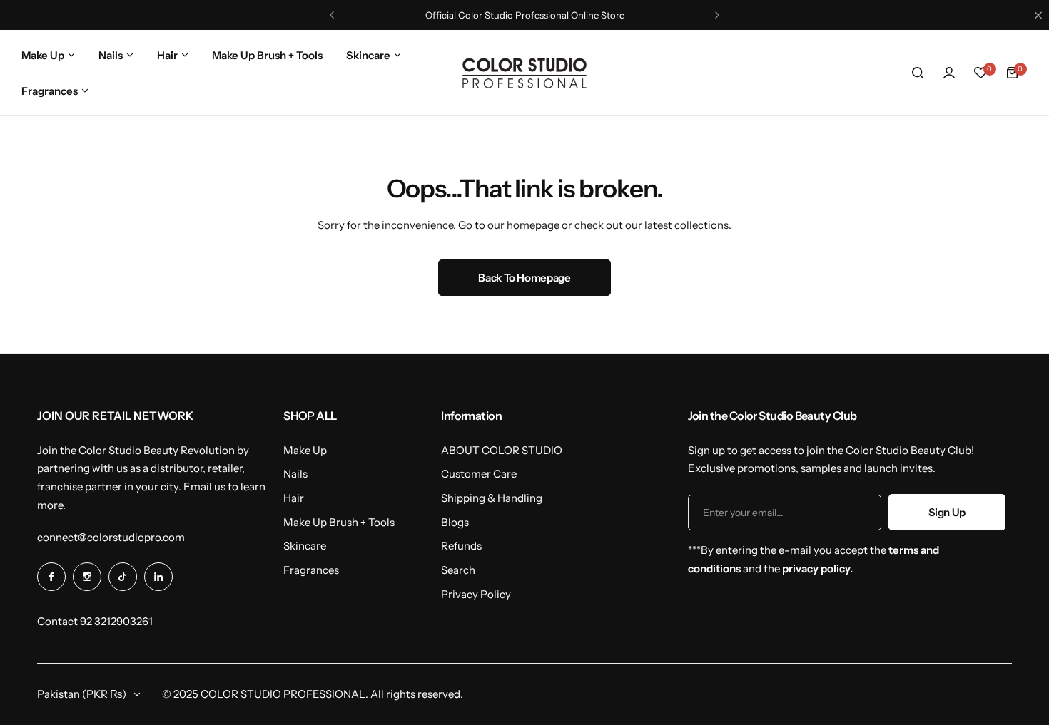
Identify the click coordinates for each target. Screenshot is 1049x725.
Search (458, 570)
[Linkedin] (158, 576)
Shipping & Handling (491, 498)
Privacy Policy (476, 594)
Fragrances (311, 570)
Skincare (304, 545)
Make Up (305, 450)
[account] (949, 72)
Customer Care (479, 473)
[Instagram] (87, 576)
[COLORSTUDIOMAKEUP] (524, 73)
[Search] (917, 72)
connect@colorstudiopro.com (111, 537)
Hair (293, 498)
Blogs (455, 522)
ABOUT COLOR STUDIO (501, 450)
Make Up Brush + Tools (339, 522)
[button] (332, 15)
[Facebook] (51, 576)
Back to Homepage (524, 277)
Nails (295, 473)
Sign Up (947, 512)
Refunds (461, 545)
